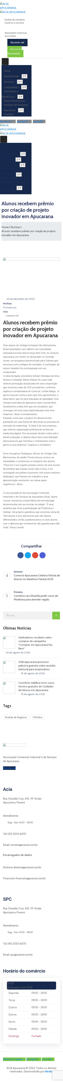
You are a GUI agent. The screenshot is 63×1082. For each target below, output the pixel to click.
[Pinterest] (35, 555)
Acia (5, 311)
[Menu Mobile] (5, 61)
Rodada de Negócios (16, 717)
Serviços (8, 81)
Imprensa (9, 110)
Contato (8, 114)
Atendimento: (11, 815)
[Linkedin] (42, 555)
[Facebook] (20, 555)
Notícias (15, 227)
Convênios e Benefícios (10, 94)
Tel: (14, 833)
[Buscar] (56, 615)
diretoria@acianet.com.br (27, 867)
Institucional (11, 76)
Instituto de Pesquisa (16, 104)
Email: (20, 844)
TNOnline (37, 717)
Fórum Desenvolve (14, 100)
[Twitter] (28, 555)
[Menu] (25, 76)
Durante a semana (14, 22)
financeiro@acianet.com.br (31, 878)
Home (7, 70)
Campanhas (10, 87)
